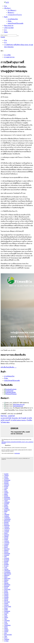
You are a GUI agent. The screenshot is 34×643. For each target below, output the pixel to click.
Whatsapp (14, 394)
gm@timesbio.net (18, 406)
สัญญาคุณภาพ (8, 25)
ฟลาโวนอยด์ (22, 418)
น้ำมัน (9, 21)
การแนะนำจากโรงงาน (15, 14)
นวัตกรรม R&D (9, 27)
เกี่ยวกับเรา (7, 8)
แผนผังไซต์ (11, 416)
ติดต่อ (6, 32)
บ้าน (5, 6)
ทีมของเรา (11, 12)
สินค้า (6, 17)
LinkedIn (13, 392)
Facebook (13, 389)
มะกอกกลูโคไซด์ (6, 418)
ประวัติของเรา (12, 10)
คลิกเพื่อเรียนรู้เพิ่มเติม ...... (8, 367)
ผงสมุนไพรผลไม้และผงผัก (15, 23)
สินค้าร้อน (4, 416)
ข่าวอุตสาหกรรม (9, 57)
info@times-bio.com (18, 404)
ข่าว (5, 30)
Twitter (11, 390)
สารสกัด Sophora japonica (18, 420)
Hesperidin (15, 418)
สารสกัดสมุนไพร (13, 19)
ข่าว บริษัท (7, 55)
